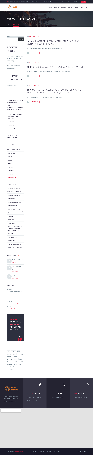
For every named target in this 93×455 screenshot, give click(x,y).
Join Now (83, 1)
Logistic (15, 361)
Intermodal (9, 361)
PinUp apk (10, 233)
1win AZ (13, 351)
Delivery (10, 163)
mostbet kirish (12, 198)
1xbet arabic (11, 128)
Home (50, 7)
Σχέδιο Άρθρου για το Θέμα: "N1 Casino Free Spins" (17, 268)
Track (76, 7)
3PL (14, 354)
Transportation (12, 237)
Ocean (15, 364)
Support (34, 451)
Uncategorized (12, 240)
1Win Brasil (11, 121)
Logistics (11, 170)
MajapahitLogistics (19, 451)
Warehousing (10, 369)
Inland (20, 359)
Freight (10, 167)
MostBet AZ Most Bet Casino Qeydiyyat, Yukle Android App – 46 (14, 183)
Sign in (68, 1)
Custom (9, 356)
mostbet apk (11, 174)
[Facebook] (45, 1)
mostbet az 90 (36, 36)
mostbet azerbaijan (14, 195)
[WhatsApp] (53, 1)
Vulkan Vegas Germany (15, 247)
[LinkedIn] (47, 1)
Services (63, 7)
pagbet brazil (12, 219)
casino (10, 160)
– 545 (9, 97)
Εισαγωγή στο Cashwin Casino (13, 65)
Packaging (11, 216)
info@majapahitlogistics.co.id (18, 303)
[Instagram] (49, 1)
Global (15, 359)
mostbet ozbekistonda (14, 202)
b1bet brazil (11, 153)
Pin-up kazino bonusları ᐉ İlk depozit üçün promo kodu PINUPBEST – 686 (15, 228)
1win (8, 351)
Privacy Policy (57, 451)
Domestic (15, 356)
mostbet (21, 361)
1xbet (18, 351)
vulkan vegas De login (15, 244)
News (82, 7)
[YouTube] (51, 1)
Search (8, 36)
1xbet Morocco (12, 140)
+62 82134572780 (35, 1)
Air (18, 354)
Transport (20, 366)
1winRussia (11, 125)
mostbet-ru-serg (13, 205)
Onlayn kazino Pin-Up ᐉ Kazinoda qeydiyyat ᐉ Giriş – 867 (15, 211)
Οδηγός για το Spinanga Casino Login (15, 56)
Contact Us (62, 1)
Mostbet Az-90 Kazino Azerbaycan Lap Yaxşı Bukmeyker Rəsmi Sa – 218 (14, 190)
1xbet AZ (9, 354)
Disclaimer (49, 451)
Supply (14, 366)
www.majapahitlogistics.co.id (13, 308)
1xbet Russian (12, 144)
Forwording (9, 359)
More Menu (76, 1)
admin (30, 36)
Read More (35, 53)
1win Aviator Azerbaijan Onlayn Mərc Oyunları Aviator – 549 (14, 116)
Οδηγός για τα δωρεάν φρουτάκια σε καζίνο (17, 275)
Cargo (10, 156)
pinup (20, 364)
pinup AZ (9, 366)
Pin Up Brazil (12, 223)
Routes (70, 7)
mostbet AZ (9, 364)
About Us (56, 7)
